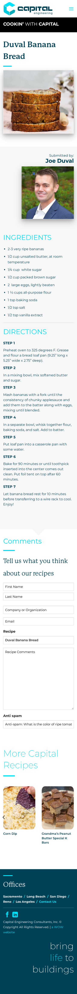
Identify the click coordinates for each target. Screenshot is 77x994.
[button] (71, 8)
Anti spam (12, 716)
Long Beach (36, 896)
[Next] (73, 817)
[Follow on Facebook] (7, 915)
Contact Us (47, 902)
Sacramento (12, 896)
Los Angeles (25, 902)
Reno (7, 902)
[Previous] (4, 817)
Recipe (9, 631)
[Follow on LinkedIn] (15, 915)
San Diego (58, 896)
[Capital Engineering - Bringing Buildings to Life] (28, 9)
